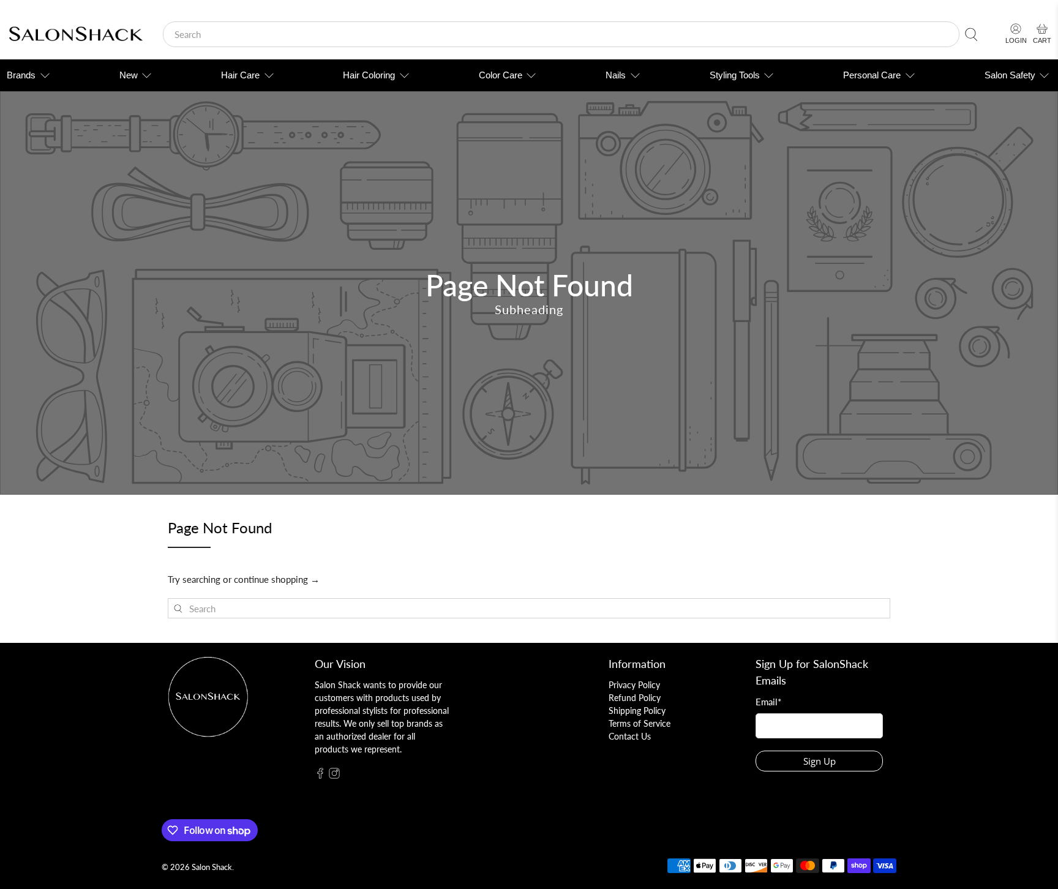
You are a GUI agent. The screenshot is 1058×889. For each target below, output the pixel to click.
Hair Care (240, 75)
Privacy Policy (634, 685)
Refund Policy (635, 697)
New (128, 75)
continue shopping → (277, 579)
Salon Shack (212, 867)
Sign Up (819, 761)
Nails (616, 75)
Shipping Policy (637, 710)
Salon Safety (1010, 75)
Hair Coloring (369, 75)
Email (768, 701)
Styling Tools (735, 75)
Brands (21, 75)
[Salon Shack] (75, 34)
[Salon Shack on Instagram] (334, 775)
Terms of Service (639, 723)
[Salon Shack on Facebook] (320, 775)
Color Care (500, 75)
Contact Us (630, 736)
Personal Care (872, 75)
